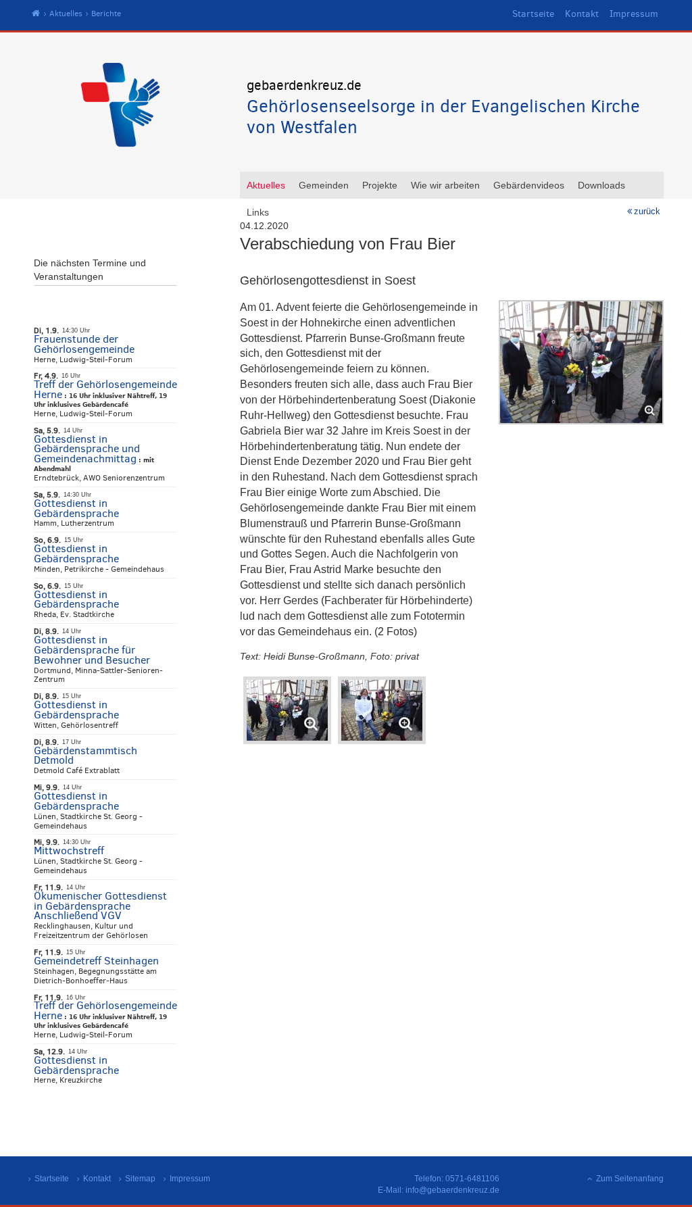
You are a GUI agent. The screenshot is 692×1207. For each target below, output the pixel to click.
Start (36, 14)
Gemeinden (324, 185)
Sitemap (140, 1178)
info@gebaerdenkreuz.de (452, 1190)
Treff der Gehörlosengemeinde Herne (105, 389)
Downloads (601, 185)
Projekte (379, 185)
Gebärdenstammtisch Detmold (85, 755)
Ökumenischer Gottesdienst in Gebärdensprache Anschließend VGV (100, 906)
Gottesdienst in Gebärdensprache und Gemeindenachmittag (87, 449)
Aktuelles (65, 13)
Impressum (634, 13)
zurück (647, 211)
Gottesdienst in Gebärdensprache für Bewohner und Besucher (92, 650)
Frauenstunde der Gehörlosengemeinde (84, 344)
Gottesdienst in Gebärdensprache (76, 508)
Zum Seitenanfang (630, 1178)
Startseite (533, 13)
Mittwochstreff (69, 850)
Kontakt (582, 13)
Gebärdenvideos (528, 185)
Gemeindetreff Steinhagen (96, 961)
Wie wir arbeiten (445, 185)
